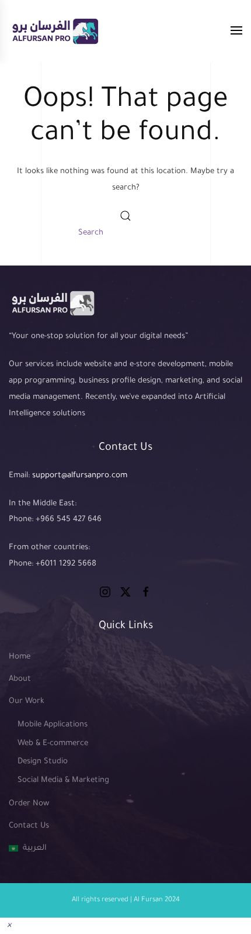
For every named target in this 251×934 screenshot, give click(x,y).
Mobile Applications (53, 725)
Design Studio (43, 761)
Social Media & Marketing (63, 780)
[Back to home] (55, 31)
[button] (236, 31)
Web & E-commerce (53, 743)
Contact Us (29, 826)
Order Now (29, 803)
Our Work (26, 701)
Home (19, 657)
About (20, 679)
